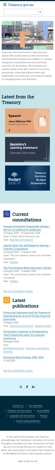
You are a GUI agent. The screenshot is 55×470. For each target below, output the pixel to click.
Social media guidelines (28, 421)
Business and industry (21, 239)
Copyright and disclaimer (22, 415)
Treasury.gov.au (21, 5)
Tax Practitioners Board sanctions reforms (27, 267)
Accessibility (43, 410)
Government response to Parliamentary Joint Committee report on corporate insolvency (25, 335)
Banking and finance (13, 348)
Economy (8, 351)
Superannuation (43, 326)
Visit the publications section (18, 370)
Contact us (18, 405)
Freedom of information (19, 410)
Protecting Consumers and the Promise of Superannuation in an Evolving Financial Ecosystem (26, 316)
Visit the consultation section (18, 291)
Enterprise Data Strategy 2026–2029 (23, 357)
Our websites (35, 405)
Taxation (14, 262)
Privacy (43, 415)
